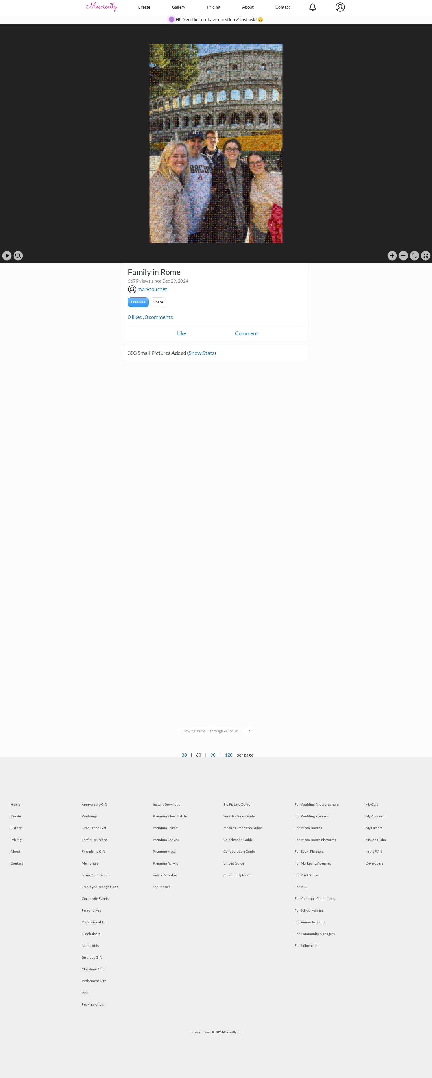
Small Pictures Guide (239, 816)
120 (229, 754)
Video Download (166, 875)
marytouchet (152, 289)
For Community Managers (314, 934)
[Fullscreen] (426, 256)
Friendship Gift (93, 851)
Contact (282, 6)
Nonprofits (90, 945)
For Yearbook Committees (314, 898)
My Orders (374, 828)
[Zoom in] (392, 256)
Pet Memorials (93, 1004)
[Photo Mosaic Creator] (101, 7)
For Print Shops (306, 875)
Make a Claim (376, 839)
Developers (374, 863)
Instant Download (166, 804)
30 (184, 754)
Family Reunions (94, 839)
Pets (85, 992)
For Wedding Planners (311, 816)
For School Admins (309, 910)
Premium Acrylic (165, 863)
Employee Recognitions (100, 887)
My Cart (372, 804)
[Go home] (414, 256)
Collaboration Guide (239, 851)
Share (158, 302)
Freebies (138, 302)
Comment (246, 333)
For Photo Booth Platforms (315, 839)
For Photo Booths (308, 828)
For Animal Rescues (309, 922)
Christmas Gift (93, 969)
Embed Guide (233, 863)
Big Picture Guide (236, 804)
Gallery (178, 6)
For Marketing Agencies (312, 863)
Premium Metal (164, 851)
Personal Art (91, 910)
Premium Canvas (166, 839)
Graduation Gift (94, 828)
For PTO (300, 887)
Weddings (89, 816)
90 (213, 754)
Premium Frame (165, 828)
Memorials (90, 863)
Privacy (195, 1032)
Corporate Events (95, 898)
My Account (375, 816)
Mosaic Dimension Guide (242, 828)
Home (15, 804)
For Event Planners (309, 851)
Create (144, 6)
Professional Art (94, 922)
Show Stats (202, 353)
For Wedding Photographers (316, 804)
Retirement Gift (94, 981)
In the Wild (374, 851)
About (248, 6)
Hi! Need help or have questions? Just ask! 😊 (219, 19)
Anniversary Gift (94, 804)
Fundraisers (91, 934)
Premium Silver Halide (170, 816)
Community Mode (237, 875)
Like (181, 333)
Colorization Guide (238, 839)
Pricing (213, 6)
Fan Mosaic (161, 887)
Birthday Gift (92, 957)
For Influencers (306, 945)
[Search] (18, 256)
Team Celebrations (96, 875)
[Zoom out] (403, 256)
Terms (206, 1032)
